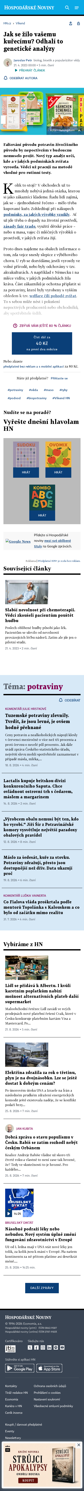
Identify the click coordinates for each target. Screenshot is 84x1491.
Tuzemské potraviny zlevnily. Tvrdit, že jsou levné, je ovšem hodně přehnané (37, 722)
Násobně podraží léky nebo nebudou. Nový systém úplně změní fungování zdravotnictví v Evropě (40, 1234)
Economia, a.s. (32, 1323)
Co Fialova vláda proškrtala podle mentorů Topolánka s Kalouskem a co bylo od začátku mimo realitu (41, 907)
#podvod (14, 398)
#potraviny (15, 390)
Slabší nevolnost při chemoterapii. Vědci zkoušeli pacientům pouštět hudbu (40, 615)
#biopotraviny (37, 398)
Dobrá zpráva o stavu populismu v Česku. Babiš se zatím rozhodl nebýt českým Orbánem (41, 1143)
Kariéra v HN (13, 1406)
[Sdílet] (70, 23)
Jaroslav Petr (23, 60)
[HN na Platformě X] (30, 1347)
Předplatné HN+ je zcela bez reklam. (59, 560)
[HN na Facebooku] (36, 1347)
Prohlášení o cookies (47, 1392)
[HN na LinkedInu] (49, 1347)
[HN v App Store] (49, 1368)
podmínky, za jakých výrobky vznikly (36, 214)
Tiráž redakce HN (16, 1392)
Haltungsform (67, 130)
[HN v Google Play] (19, 1368)
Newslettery (13, 1438)
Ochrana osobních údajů (50, 1386)
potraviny (45, 687)
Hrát (26, 472)
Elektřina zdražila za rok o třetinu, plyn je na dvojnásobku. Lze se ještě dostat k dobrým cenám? (41, 1078)
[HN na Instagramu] (43, 1347)
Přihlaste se (59, 378)
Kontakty (11, 1386)
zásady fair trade (19, 226)
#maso (49, 390)
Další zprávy (41, 1288)
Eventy (9, 1431)
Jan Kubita (24, 1128)
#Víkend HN (61, 398)
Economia (11, 1399)
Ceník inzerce (13, 1412)
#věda (33, 390)
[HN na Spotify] (56, 1347)
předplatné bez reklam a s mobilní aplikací (33, 366)
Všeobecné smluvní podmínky (53, 1406)
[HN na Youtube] (62, 1347)
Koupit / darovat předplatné (23, 1424)
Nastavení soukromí (47, 1399)
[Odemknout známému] (78, 23)
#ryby (63, 390)
